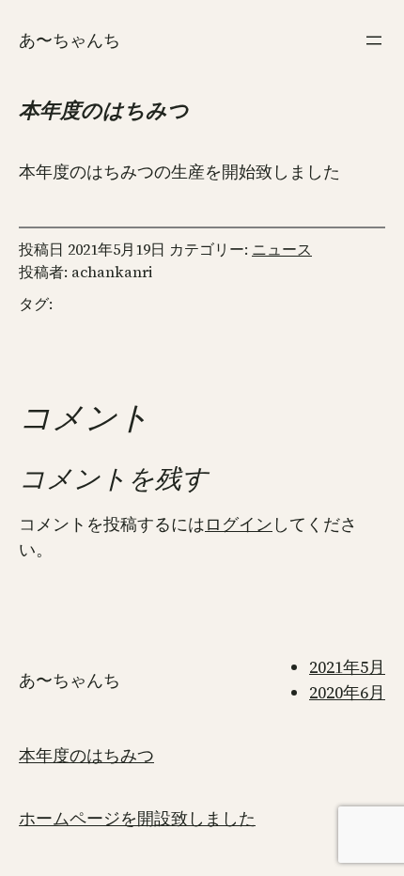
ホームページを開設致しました (137, 818)
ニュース (282, 249)
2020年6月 (347, 692)
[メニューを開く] (374, 40)
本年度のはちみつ (86, 755)
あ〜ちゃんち (69, 40)
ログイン (238, 524)
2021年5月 (347, 667)
